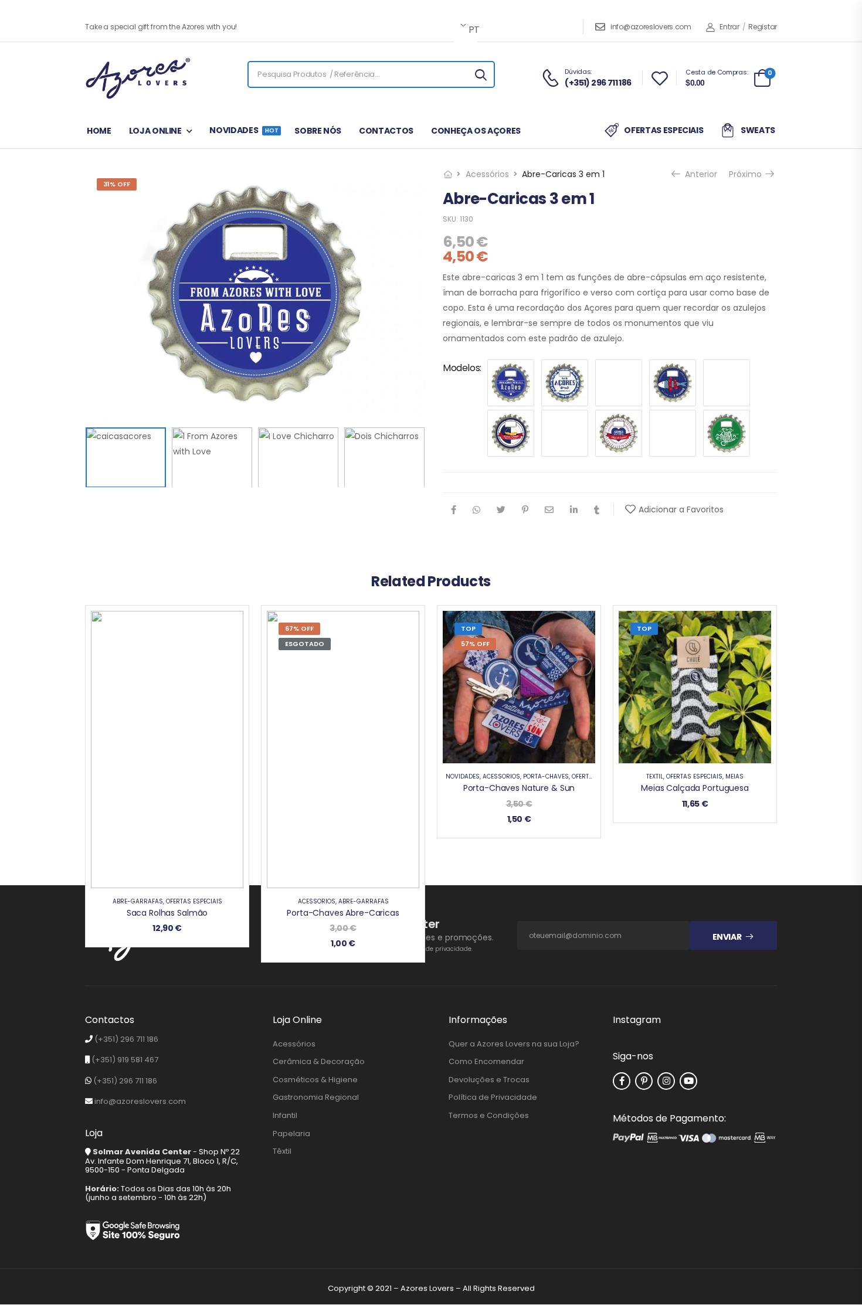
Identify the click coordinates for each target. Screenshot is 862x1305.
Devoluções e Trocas (489, 1080)
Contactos (386, 131)
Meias (734, 776)
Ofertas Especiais (663, 130)
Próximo (748, 174)
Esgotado (304, 643)
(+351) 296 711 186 (126, 1039)
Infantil (285, 1115)
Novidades (243, 130)
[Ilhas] (726, 382)
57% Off (475, 643)
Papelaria (291, 1134)
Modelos (461, 368)
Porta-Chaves (546, 776)
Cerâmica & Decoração (319, 1061)
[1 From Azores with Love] (510, 382)
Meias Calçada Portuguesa (695, 788)
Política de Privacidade (493, 1097)
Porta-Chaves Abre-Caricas (343, 913)
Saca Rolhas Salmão (167, 913)
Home (99, 131)
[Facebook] (453, 509)
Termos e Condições (489, 1115)
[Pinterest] (525, 509)
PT (472, 29)
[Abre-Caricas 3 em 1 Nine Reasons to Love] (672, 433)
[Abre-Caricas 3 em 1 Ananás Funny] (564, 433)
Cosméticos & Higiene (315, 1080)
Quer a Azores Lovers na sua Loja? (514, 1044)
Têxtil (654, 776)
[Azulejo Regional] (564, 382)
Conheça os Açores (476, 131)
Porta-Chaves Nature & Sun (519, 788)
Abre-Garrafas (138, 901)
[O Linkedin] (574, 509)
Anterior (700, 174)
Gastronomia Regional (316, 1097)
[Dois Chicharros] (618, 382)
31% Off (116, 184)
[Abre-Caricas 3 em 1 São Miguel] (726, 433)
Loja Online (155, 131)
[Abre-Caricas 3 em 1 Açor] (510, 433)
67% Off (299, 628)
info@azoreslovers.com (650, 27)
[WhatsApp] (476, 509)
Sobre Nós (317, 131)
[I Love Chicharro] (672, 382)
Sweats (758, 130)
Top (468, 628)
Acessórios (487, 174)
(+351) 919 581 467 (124, 1059)
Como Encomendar (486, 1061)
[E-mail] (549, 509)
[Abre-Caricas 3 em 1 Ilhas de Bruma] (618, 433)
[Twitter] (501, 509)
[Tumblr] (596, 509)
